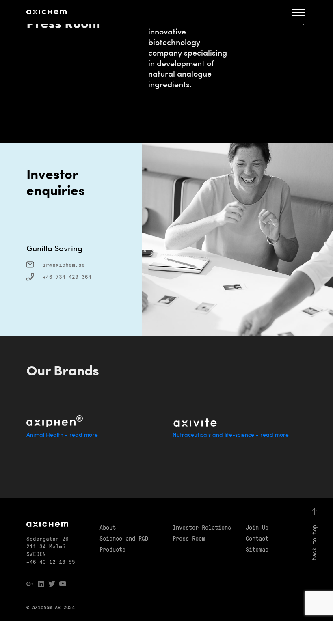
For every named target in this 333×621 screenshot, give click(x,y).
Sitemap (257, 549)
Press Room (189, 538)
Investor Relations (202, 527)
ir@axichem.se (64, 264)
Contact (257, 538)
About (107, 527)
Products (112, 549)
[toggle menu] (298, 12)
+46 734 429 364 (67, 276)
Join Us (257, 527)
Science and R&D (123, 538)
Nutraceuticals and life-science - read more (231, 435)
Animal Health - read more (62, 435)
